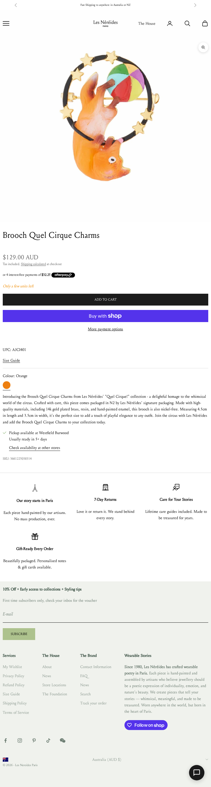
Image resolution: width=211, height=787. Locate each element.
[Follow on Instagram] (20, 740)
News (46, 676)
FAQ (83, 676)
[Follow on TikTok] (48, 740)
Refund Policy (13, 685)
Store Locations (54, 685)
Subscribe (19, 634)
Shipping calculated (33, 264)
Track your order (93, 703)
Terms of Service (16, 712)
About (47, 667)
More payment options (105, 329)
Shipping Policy (15, 703)
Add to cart (105, 299)
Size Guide (11, 360)
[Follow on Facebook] (5, 740)
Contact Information (95, 667)
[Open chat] (196, 772)
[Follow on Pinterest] (34, 740)
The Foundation (54, 694)
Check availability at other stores (34, 447)
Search (85, 694)
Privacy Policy (13, 676)
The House (147, 23)
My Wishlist (12, 667)
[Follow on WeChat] (62, 740)
